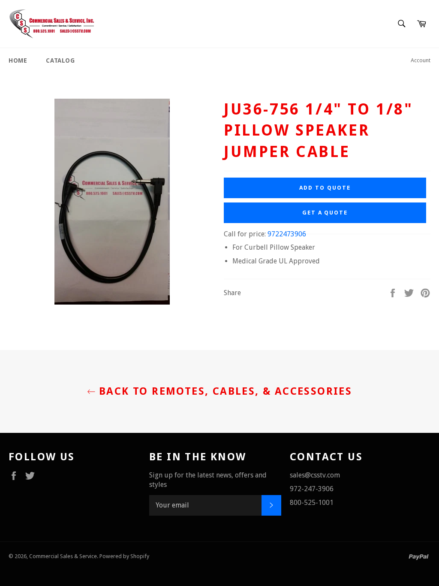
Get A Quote (325, 212)
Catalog (60, 60)
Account (420, 60)
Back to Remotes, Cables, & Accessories (224, 391)
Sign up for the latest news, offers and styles (208, 480)
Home (18, 60)
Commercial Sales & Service (63, 556)
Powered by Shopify (124, 556)
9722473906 (287, 234)
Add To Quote (324, 187)
